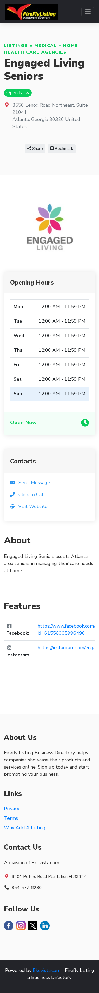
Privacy (11, 809)
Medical (45, 46)
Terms (11, 818)
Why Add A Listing (24, 828)
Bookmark (63, 149)
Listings (16, 46)
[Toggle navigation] (87, 11)
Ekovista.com (46, 970)
